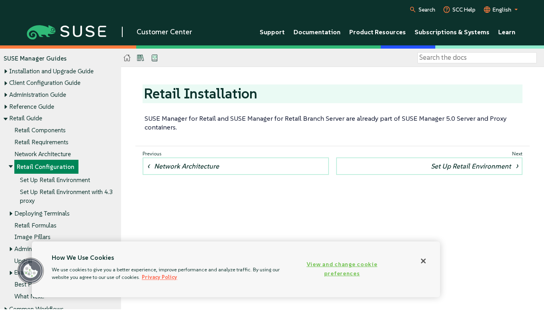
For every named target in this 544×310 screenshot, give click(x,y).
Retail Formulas (35, 225)
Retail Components (40, 130)
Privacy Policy (159, 277)
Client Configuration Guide (44, 82)
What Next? (29, 296)
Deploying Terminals (42, 213)
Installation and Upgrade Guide (51, 71)
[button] (30, 271)
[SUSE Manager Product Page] (140, 57)
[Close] (423, 261)
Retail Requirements (41, 142)
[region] (236, 269)
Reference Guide (31, 106)
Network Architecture (42, 154)
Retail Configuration (45, 167)
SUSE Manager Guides (35, 58)
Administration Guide (37, 94)
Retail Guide (25, 118)
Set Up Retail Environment (55, 180)
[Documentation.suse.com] (127, 58)
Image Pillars (32, 237)
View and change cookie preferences (342, 269)
